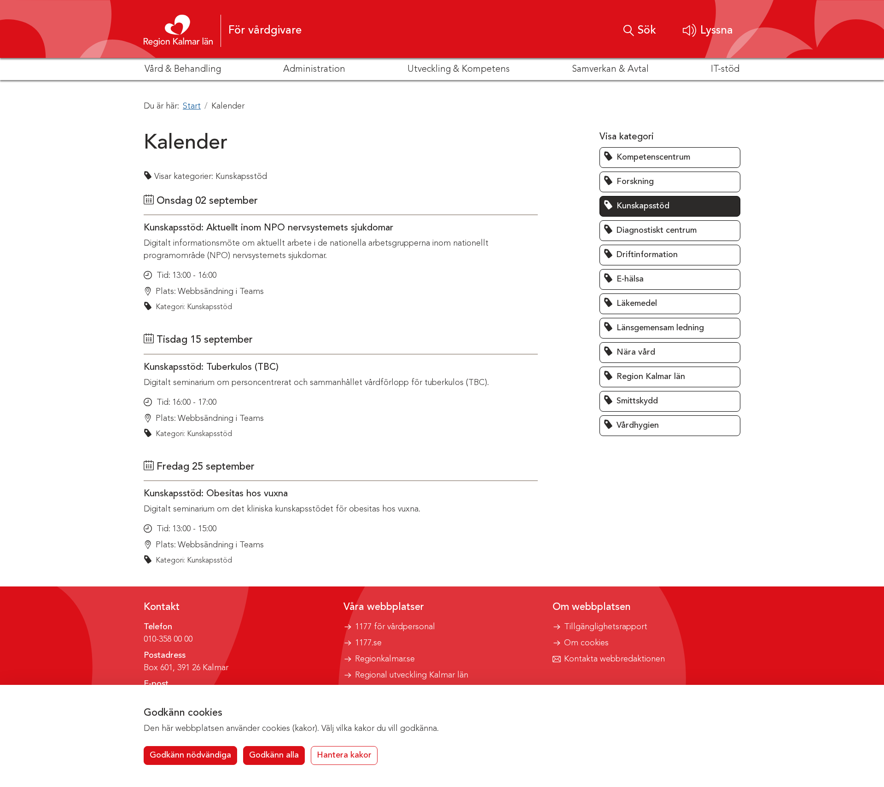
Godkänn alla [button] (274, 755)
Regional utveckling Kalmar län (411, 675)
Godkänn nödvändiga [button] (190, 755)
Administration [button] (314, 69)
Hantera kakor (344, 755)
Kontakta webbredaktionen (614, 659)
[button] (707, 30)
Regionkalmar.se (385, 659)
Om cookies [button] (586, 643)
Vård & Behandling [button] (183, 69)
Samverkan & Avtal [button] (610, 69)
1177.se (368, 643)
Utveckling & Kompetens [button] (458, 69)
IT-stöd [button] (725, 69)
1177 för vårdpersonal (395, 627)
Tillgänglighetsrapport (605, 627)
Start (192, 106)
